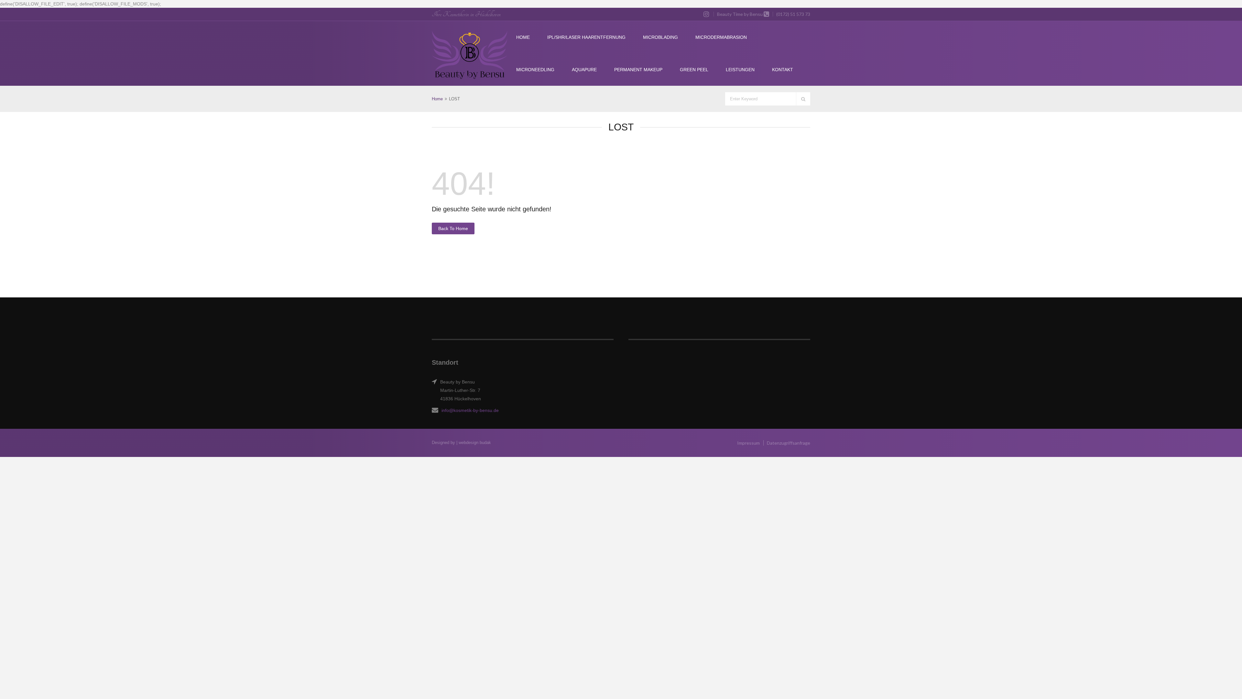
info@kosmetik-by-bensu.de (470, 410)
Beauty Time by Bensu (740, 14)
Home (523, 37)
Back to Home (453, 228)
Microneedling (535, 69)
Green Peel (694, 69)
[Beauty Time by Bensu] (469, 55)
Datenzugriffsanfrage (788, 443)
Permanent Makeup (638, 69)
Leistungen (740, 69)
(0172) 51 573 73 (793, 14)
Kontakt (782, 69)
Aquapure (584, 69)
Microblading (660, 37)
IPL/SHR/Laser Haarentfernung (586, 37)
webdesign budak (475, 442)
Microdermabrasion (721, 37)
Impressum (748, 443)
